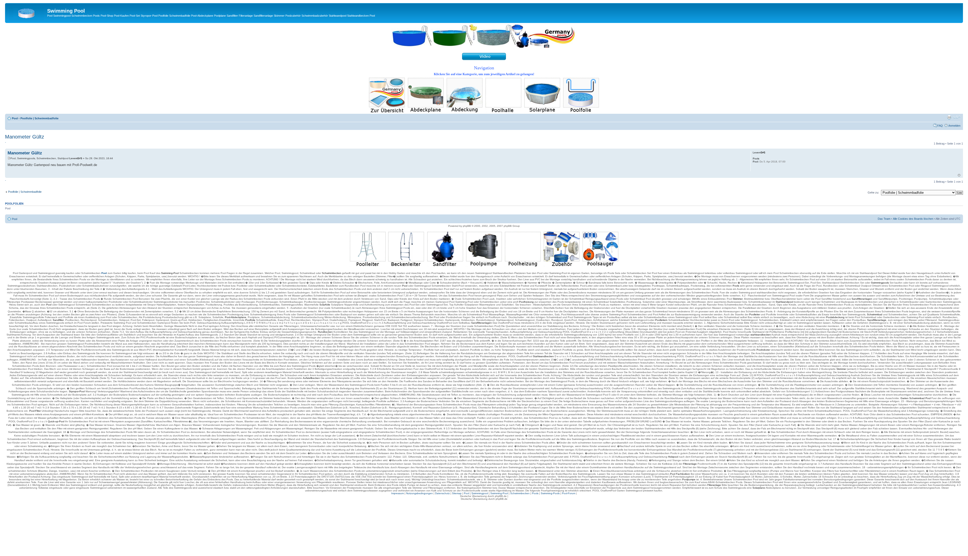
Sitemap (457, 493)
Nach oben (959, 175)
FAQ (940, 125)
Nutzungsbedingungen (419, 493)
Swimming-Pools (550, 493)
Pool (15, 118)
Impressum (397, 493)
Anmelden (954, 125)
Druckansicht (949, 117)
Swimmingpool (479, 493)
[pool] (484, 46)
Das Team (884, 218)
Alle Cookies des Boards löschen (913, 218)
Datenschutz (442, 493)
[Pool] (26, 12)
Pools (535, 493)
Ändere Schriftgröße (956, 117)
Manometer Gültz (24, 137)
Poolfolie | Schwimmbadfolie (39, 118)
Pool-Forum (568, 493)
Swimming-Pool (499, 493)
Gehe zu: (873, 192)
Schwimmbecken (520, 493)
